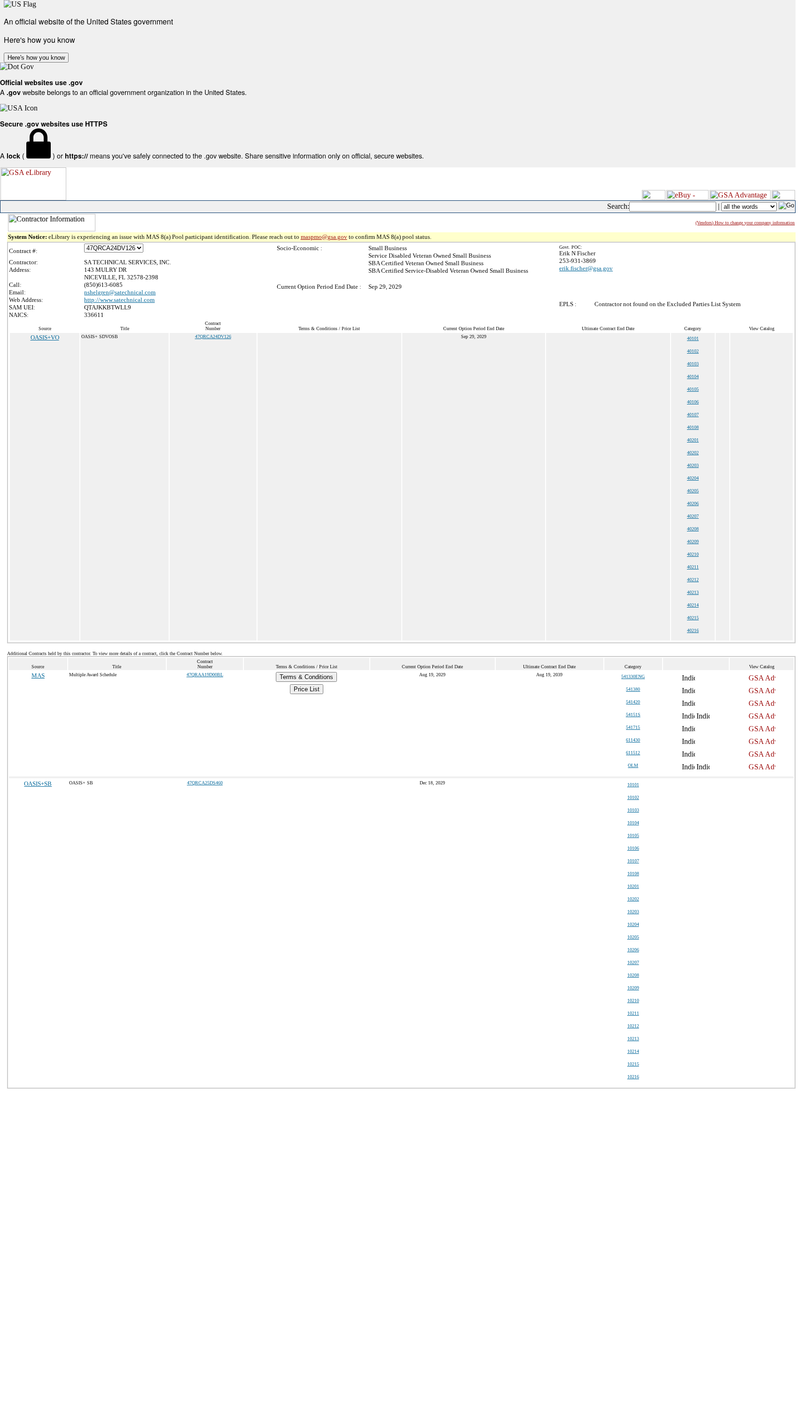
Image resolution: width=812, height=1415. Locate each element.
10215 (633, 1064)
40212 (693, 579)
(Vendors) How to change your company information (745, 222)
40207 (693, 516)
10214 (633, 1051)
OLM (633, 765)
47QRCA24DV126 (213, 336)
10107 (633, 860)
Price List (307, 689)
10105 (633, 835)
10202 (633, 898)
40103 (693, 363)
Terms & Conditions (306, 676)
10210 (633, 1000)
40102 (693, 351)
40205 (693, 490)
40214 (693, 605)
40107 (693, 414)
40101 (693, 338)
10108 (633, 873)
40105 (693, 389)
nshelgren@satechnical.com (120, 292)
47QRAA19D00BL (205, 674)
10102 (633, 797)
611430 (633, 740)
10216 (633, 1076)
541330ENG (633, 676)
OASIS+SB (38, 783)
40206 (693, 503)
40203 (693, 465)
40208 (693, 528)
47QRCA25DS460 (205, 782)
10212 (633, 1025)
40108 (693, 427)
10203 (633, 911)
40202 (693, 452)
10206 (633, 949)
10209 (633, 987)
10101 (633, 784)
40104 (693, 376)
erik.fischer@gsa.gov (586, 268)
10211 (633, 1013)
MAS (38, 675)
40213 (693, 592)
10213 (633, 1038)
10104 (633, 822)
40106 (693, 401)
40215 (693, 617)
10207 (633, 962)
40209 (693, 541)
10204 (633, 924)
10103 (633, 810)
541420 (633, 701)
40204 (693, 478)
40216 (693, 630)
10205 (633, 937)
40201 (693, 440)
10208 (633, 975)
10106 (633, 848)
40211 (693, 566)
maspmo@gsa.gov (324, 236)
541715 (633, 727)
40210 (693, 554)
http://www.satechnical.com (119, 299)
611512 (633, 752)
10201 (633, 886)
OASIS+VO (45, 337)
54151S (633, 714)
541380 (633, 689)
